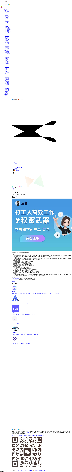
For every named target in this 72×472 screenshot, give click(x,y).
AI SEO (13, 189)
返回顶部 (13, 281)
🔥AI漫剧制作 (16, 170)
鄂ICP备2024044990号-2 (28, 470)
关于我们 (15, 169)
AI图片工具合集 (19, 167)
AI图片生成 (25, 435)
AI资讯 (15, 168)
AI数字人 (29, 435)
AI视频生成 (33, 435)
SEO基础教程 (15, 279)
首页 (15, 162)
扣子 (28, 432)
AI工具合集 (16, 163)
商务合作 (41, 435)
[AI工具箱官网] (17, 100)
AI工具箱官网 (20, 470)
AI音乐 (21, 435)
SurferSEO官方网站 (16, 278)
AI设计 (16, 435)
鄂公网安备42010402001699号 (39, 470)
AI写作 (13, 435)
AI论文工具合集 (19, 166)
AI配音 (19, 435)
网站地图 (37, 435)
